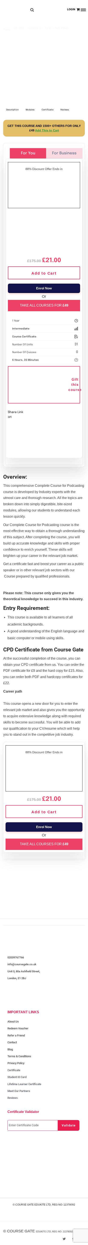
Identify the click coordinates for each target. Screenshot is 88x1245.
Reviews (64, 110)
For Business (64, 153)
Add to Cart (44, 273)
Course (19, 28)
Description (12, 110)
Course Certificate (24, 336)
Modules (30, 110)
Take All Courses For (44, 305)
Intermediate (20, 329)
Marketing (34, 28)
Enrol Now (44, 288)
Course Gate (21, 1231)
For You (28, 153)
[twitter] (64, 1238)
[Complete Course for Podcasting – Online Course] (44, 232)
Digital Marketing (57, 28)
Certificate (47, 110)
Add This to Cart (47, 130)
